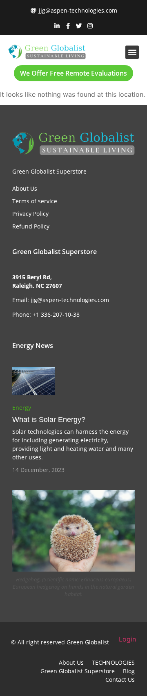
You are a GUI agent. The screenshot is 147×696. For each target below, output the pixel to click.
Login (127, 639)
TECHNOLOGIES (113, 662)
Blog (129, 671)
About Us (71, 662)
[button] (132, 52)
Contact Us (120, 679)
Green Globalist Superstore (77, 671)
